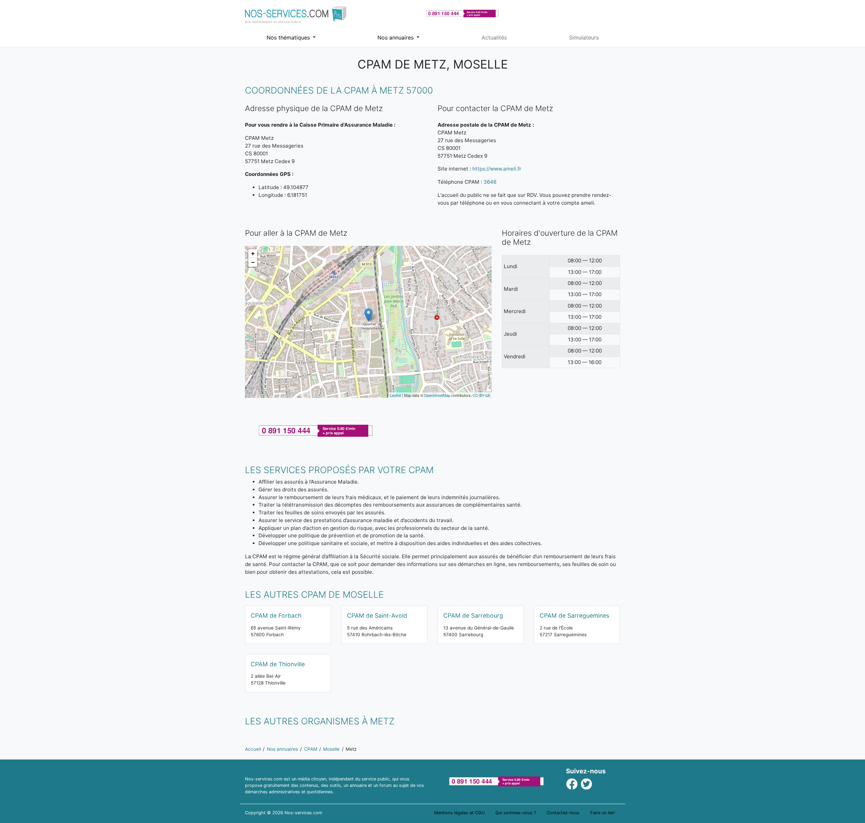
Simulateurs (584, 37)
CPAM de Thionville (278, 664)
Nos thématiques (289, 37)
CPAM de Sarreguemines (574, 615)
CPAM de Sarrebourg (473, 615)
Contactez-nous (563, 812)
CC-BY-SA (481, 395)
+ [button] (253, 253)
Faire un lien (602, 812)
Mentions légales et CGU (459, 812)
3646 (490, 182)
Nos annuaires (396, 37)
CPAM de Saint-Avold (377, 615)
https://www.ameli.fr (496, 168)
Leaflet (395, 395)
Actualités (494, 37)
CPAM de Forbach (276, 615)
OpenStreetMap (437, 395)
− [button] (253, 262)
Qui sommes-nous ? (515, 812)
